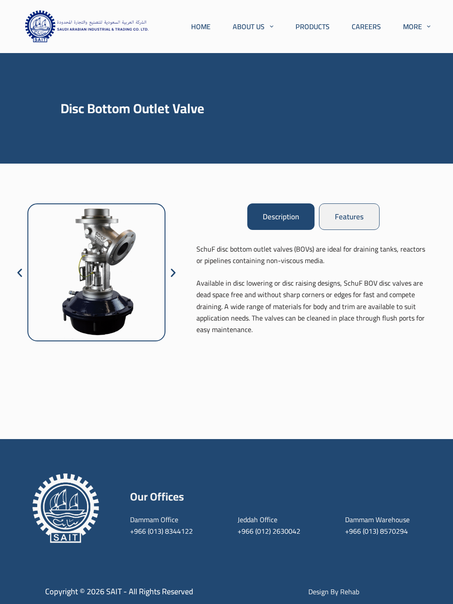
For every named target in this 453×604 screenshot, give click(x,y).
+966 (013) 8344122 (161, 531)
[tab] (281, 216)
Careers (366, 26)
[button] (19, 273)
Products (313, 26)
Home (201, 26)
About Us (249, 26)
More (412, 26)
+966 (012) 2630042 (269, 531)
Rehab (349, 591)
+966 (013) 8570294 (376, 531)
